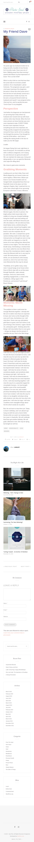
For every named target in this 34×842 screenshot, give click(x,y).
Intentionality (13, 428)
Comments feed (10, 791)
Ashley (21, 436)
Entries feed (9, 789)
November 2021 (10, 725)
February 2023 (9, 709)
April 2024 (8, 700)
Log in (7, 786)
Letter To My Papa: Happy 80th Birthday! (16, 669)
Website (5, 616)
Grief (5, 428)
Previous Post (10, 566)
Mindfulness (9, 28)
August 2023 (9, 705)
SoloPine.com (20, 836)
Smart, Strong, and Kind (11, 667)
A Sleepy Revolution (11, 674)
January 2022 (9, 721)
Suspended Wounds (11, 664)
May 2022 (8, 714)
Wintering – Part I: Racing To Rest (13, 493)
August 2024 (9, 696)
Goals (7, 746)
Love (21, 428)
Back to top (16, 839)
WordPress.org (9, 794)
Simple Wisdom (10, 767)
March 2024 (9, 703)
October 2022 (9, 712)
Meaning (6, 431)
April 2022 (8, 716)
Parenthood (9, 756)
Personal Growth (10, 758)
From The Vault (9, 742)
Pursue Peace (9, 762)
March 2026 (9, 691)
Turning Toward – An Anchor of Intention (15, 552)
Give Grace (8, 744)
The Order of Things (11, 769)
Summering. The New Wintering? (13, 522)
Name (5, 603)
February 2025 (9, 694)
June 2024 (8, 698)
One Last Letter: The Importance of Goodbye (17, 672)
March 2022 (9, 718)
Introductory (9, 751)
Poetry (7, 760)
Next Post (25, 566)
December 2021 (10, 723)
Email (5, 610)
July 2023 (8, 707)
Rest (7, 765)
